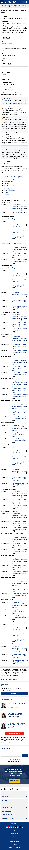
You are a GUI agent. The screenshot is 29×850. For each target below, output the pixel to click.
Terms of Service (14, 841)
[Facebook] (11, 827)
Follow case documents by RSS (19, 88)
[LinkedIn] (7, 827)
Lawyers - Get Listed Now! (14, 759)
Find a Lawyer (5, 748)
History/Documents (9, 190)
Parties (6, 192)
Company (14, 836)
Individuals (5, 796)
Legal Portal (14, 833)
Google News (16, 204)
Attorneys (6, 183)
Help (14, 839)
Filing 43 (6, 137)
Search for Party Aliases (10, 180)
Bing (26, 212)
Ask (19, 214)
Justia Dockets (17, 235)
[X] (20, 827)
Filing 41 (6, 149)
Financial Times (21, 208)
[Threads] (16, 827)
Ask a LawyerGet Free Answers (6, 685)
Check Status (7, 196)
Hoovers (19, 231)
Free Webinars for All (7, 700)
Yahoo (15, 214)
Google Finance (17, 229)
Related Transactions (10, 194)
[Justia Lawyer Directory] (22, 827)
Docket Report (8, 189)
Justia (16, 824)
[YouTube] (9, 827)
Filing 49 (6, 109)
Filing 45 (6, 119)
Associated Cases (8, 181)
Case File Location (9, 185)
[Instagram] (13, 827)
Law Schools (6, 804)
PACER (21, 170)
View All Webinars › (14, 733)
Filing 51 (6, 100)
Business (4, 800)
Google (22, 212)
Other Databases (7, 815)
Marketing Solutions (8, 818)
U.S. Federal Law (7, 807)
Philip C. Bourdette (17, 219)
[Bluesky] (18, 827)
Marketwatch (15, 206)
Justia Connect (14, 831)
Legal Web (16, 212)
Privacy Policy (14, 844)
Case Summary (8, 187)
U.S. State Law (6, 811)
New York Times (16, 210)
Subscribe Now (14, 780)
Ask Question (14, 693)
